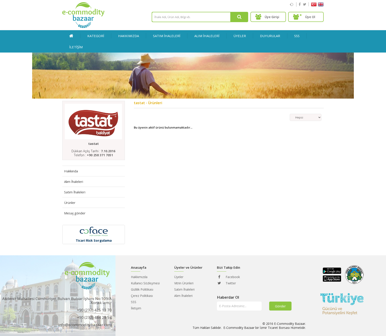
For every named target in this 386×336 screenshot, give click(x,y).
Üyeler (178, 277)
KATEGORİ (95, 36)
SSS (297, 36)
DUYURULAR (270, 36)
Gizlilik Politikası (142, 289)
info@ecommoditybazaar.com (85, 324)
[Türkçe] (314, 5)
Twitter (230, 283)
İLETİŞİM (76, 47)
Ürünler (70, 202)
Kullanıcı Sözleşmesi (145, 283)
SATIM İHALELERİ (166, 36)
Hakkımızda (128, 36)
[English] (321, 5)
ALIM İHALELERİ (206, 36)
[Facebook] (300, 4)
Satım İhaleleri (74, 192)
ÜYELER (239, 36)
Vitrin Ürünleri (183, 283)
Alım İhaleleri (73, 181)
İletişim (136, 308)
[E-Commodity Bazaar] (83, 27)
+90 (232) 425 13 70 (94, 310)
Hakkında (71, 171)
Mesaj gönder (75, 213)
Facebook (232, 277)
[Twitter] (304, 4)
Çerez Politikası (142, 296)
